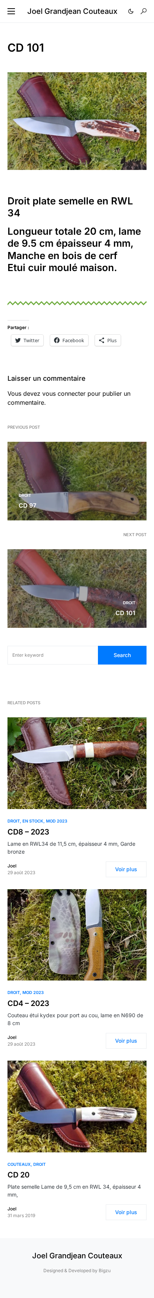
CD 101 (125, 613)
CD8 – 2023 (28, 831)
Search (122, 655)
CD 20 (18, 1174)
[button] (11, 11)
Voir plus (126, 869)
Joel (11, 866)
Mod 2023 (56, 821)
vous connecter (64, 393)
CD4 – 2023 (28, 1003)
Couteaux (19, 1164)
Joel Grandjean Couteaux (72, 11)
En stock (32, 821)
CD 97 (27, 505)
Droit (25, 495)
